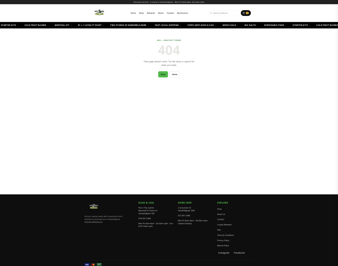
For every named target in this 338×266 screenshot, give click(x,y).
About (161, 13)
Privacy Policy (223, 240)
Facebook (239, 252)
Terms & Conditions (225, 235)
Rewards (151, 13)
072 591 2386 (184, 215)
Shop (141, 13)
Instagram (224, 252)
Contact (170, 13)
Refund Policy (223, 245)
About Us (221, 214)
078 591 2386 (144, 218)
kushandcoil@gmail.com (93, 222)
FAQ (219, 230)
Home (133, 13)
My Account (182, 13)
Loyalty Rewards (224, 224)
